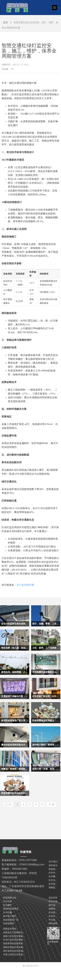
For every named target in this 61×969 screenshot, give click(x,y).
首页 (5, 22)
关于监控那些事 (25, 585)
